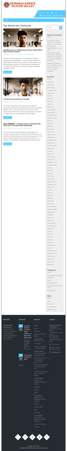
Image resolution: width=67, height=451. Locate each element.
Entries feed (50, 304)
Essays (27, 101)
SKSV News (37, 412)
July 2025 (49, 96)
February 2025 (51, 109)
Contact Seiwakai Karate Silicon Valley (52, 15)
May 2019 (50, 237)
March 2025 (50, 107)
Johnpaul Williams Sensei (40, 335)
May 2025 (50, 101)
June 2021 (50, 192)
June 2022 (50, 170)
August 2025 (50, 93)
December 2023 (51, 140)
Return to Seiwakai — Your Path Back (40, 347)
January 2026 (51, 87)
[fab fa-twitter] (47, 13)
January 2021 (51, 204)
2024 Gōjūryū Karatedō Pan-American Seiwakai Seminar (40, 398)
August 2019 (50, 228)
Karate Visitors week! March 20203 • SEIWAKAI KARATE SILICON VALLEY (54, 55)
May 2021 (50, 195)
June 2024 (50, 123)
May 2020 (50, 215)
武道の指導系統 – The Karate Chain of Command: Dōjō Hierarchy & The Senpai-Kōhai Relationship (22, 124)
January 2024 (51, 137)
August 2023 (50, 148)
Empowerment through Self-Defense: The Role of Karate (40, 381)
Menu (7, 20)
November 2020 (52, 206)
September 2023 (52, 145)
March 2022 (50, 176)
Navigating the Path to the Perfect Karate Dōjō (40, 360)
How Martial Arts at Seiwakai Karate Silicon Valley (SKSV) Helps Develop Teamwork (22, 51)
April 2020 (50, 217)
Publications (38, 407)
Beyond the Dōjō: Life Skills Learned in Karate (41, 373)
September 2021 (52, 184)
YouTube (36, 427)
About (36, 328)
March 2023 (50, 154)
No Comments (20, 54)
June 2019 (50, 234)
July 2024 (49, 121)
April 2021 (50, 198)
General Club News (52, 283)
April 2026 (50, 82)
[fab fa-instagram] (43, 13)
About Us (37, 331)
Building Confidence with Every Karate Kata (40, 366)
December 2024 (51, 115)
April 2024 (50, 129)
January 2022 (51, 179)
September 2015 (52, 251)
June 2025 (50, 98)
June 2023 (50, 151)
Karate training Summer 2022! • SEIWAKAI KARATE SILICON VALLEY (54, 65)
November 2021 (52, 181)
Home (36, 325)
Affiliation (37, 343)
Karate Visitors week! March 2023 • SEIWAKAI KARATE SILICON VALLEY (54, 42)
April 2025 (50, 104)
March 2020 (50, 220)
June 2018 (50, 242)
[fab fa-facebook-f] (18, 437)
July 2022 (49, 168)
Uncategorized (30, 54)
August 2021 (50, 187)
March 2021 (50, 201)
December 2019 (51, 226)
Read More (7, 72)
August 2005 (50, 262)
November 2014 (52, 253)
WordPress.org (51, 309)
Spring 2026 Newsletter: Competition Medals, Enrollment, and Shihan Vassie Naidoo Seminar (28, 331)
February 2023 (51, 156)
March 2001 (50, 264)
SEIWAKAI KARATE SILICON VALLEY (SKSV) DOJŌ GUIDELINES (40, 353)
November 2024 (52, 118)
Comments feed (51, 307)
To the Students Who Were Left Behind (28, 357)
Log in (49, 301)
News (35, 410)
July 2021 (49, 190)
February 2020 (51, 223)
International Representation (39, 340)
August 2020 (50, 212)
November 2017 (52, 245)
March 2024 (50, 132)
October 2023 (51, 143)
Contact (37, 404)
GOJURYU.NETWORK (39, 424)
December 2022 (51, 162)
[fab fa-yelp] (55, 13)
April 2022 (50, 173)
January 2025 (51, 112)
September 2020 (52, 209)
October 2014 (51, 256)
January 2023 (51, 159)
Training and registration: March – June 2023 (54, 48)
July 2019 (49, 231)
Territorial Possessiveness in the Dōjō (16, 99)
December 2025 (51, 90)
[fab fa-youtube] (52, 13)
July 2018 (49, 239)
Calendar (37, 387)
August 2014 (50, 259)
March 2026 (50, 85)
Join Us (36, 390)
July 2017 (49, 248)
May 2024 (50, 126)
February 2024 (51, 134)
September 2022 (52, 165)
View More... (22, 365)
